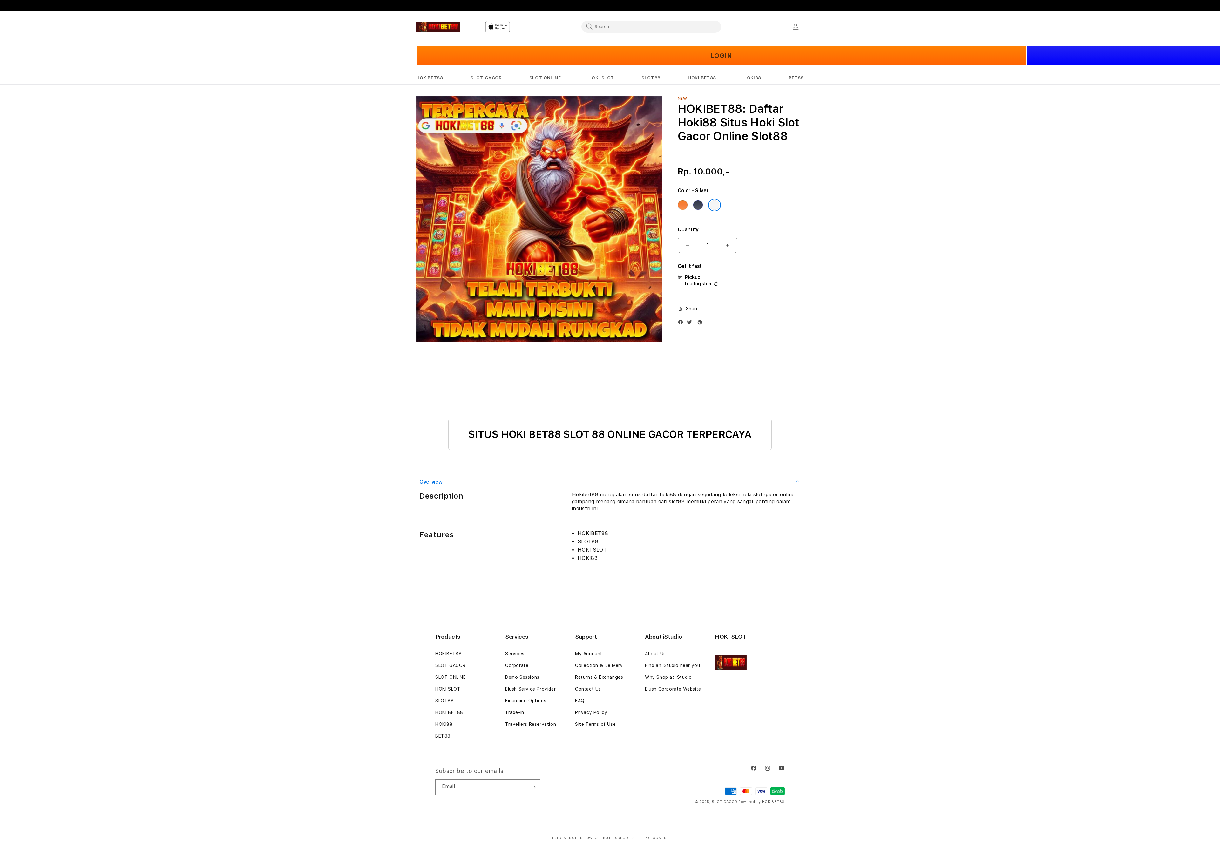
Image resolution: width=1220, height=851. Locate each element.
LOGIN (721, 55)
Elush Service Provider (530, 688)
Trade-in (514, 712)
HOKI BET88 (449, 712)
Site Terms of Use (595, 724)
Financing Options (525, 700)
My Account (588, 653)
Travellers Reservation (530, 724)
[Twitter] (691, 323)
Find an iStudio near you (672, 665)
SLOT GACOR (450, 665)
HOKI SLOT (447, 688)
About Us (655, 653)
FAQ (580, 700)
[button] (429, 78)
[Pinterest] (701, 323)
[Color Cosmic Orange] (683, 205)
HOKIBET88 (448, 653)
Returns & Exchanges (599, 677)
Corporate (516, 665)
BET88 (443, 736)
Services (515, 653)
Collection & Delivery (599, 665)
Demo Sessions (522, 677)
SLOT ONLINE (450, 677)
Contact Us (588, 688)
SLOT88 (444, 700)
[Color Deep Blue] (698, 205)
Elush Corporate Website (673, 688)
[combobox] (651, 26)
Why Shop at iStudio (668, 677)
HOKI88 (444, 724)
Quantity (688, 230)
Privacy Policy (591, 712)
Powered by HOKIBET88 (761, 802)
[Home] (438, 26)
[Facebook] (682, 323)
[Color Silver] (714, 205)
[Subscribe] (533, 787)
